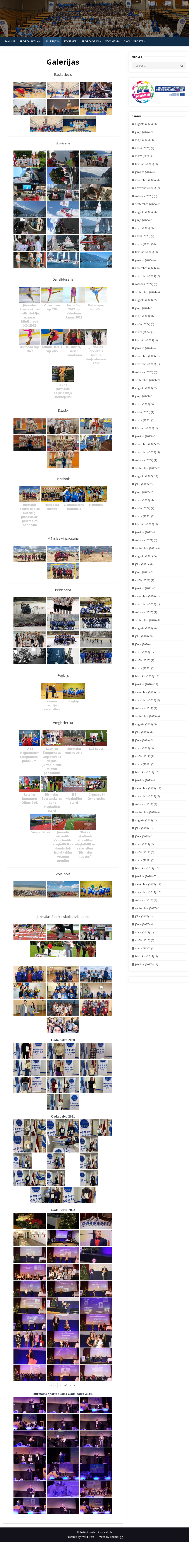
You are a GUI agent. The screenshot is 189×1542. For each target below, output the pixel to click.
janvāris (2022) (144, 532)
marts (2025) (142, 244)
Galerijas (51, 41)
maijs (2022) (142, 500)
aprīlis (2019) (142, 756)
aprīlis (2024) (142, 324)
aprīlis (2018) (142, 852)
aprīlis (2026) (142, 148)
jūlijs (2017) (142, 916)
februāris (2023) (144, 428)
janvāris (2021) (144, 588)
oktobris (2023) (144, 372)
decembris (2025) (145, 180)
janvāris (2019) (144, 780)
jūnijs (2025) (142, 220)
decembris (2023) (145, 356)
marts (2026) (142, 156)
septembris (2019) (146, 716)
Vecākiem (111, 41)
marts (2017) (142, 948)
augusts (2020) (144, 628)
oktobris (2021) (144, 540)
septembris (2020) (146, 620)
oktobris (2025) (144, 196)
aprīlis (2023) (142, 412)
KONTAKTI (70, 41)
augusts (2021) (144, 556)
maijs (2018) (142, 844)
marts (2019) (142, 764)
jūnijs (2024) (142, 308)
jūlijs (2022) (142, 484)
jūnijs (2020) (142, 644)
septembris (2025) (146, 204)
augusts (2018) (144, 820)
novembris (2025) (145, 188)
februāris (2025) (144, 252)
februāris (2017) (144, 956)
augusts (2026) (144, 124)
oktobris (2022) (144, 460)
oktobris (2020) (144, 612)
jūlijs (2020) (142, 636)
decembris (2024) (145, 268)
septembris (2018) (146, 812)
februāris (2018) (144, 868)
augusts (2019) (144, 724)
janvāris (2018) (144, 876)
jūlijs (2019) (142, 732)
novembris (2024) (145, 276)
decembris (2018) (145, 788)
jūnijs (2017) (142, 924)
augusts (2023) (144, 388)
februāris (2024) (144, 340)
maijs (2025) (142, 228)
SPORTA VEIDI (90, 41)
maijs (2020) (142, 652)
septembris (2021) (146, 548)
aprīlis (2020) (142, 660)
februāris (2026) (144, 164)
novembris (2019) (145, 700)
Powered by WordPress (80, 1537)
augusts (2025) (144, 212)
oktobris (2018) (144, 804)
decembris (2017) (145, 884)
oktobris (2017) (144, 900)
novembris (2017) (145, 892)
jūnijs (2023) (142, 396)
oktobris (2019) (144, 708)
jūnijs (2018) (142, 836)
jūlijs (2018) (142, 828)
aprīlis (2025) (142, 236)
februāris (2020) (144, 676)
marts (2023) (142, 420)
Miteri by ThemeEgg (111, 1537)
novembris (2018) (145, 796)
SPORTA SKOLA (29, 41)
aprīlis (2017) (142, 940)
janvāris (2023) (144, 436)
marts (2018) (142, 860)
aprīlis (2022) (142, 508)
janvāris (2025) (144, 260)
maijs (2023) (142, 404)
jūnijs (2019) (142, 740)
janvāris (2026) (144, 172)
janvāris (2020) (144, 684)
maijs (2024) (142, 316)
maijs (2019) (142, 748)
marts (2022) (142, 516)
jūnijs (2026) (142, 132)
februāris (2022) (144, 524)
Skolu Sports (133, 41)
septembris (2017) (146, 908)
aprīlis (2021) (142, 580)
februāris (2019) (144, 772)
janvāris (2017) (144, 964)
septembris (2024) (146, 292)
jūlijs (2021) (142, 564)
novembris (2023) (145, 364)
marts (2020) (142, 668)
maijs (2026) (142, 140)
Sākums (10, 41)
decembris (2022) (145, 444)
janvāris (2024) (144, 348)
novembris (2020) (145, 604)
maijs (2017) (142, 932)
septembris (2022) (146, 468)
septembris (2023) (146, 380)
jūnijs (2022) (142, 492)
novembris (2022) (145, 452)
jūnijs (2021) (142, 572)
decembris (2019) (145, 692)
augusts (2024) (144, 300)
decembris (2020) (145, 596)
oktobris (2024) (144, 284)
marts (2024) (142, 332)
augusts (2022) (144, 476)
